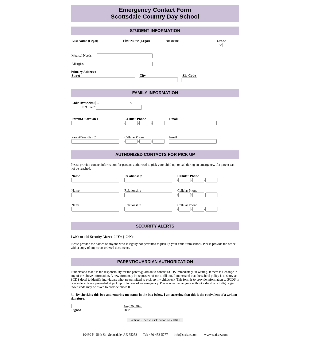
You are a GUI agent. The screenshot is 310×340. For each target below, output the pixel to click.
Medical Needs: (81, 55)
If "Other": (89, 107)
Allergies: (77, 64)
